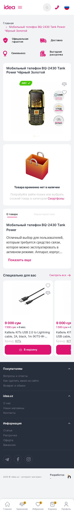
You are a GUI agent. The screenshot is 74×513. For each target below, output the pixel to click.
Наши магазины (13, 408)
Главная (8, 23)
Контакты (9, 412)
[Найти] (47, 7)
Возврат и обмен (14, 385)
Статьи (7, 430)
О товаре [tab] (12, 214)
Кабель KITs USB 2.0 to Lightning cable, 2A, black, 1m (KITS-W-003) (27, 334)
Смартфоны (56, 198)
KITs (18, 341)
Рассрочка (10, 435)
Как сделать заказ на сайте (21, 380)
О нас (7, 403)
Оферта (8, 440)
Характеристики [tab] (44, 214)
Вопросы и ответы (15, 376)
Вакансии (9, 444)
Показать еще (19, 260)
